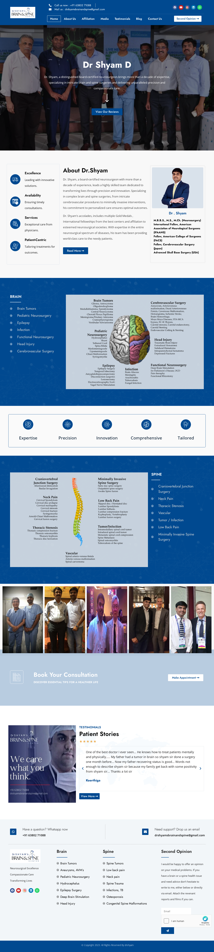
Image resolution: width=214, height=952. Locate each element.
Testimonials (122, 19)
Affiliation (88, 19)
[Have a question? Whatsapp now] (13, 832)
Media (105, 19)
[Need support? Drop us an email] (145, 832)
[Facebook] (175, 7)
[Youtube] (181, 7)
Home (54, 19)
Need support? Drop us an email (177, 829)
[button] (82, 768)
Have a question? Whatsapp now (45, 829)
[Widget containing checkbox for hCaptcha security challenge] (186, 921)
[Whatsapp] (199, 7)
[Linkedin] (193, 7)
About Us (70, 19)
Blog (139, 19)
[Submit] (167, 930)
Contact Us (155, 19)
